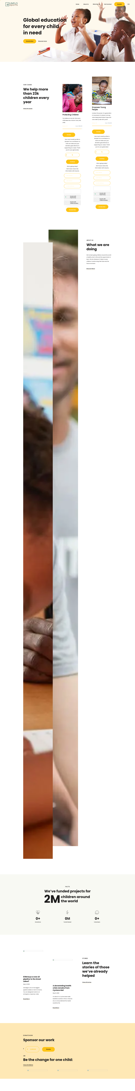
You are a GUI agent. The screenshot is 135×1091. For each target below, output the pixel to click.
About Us (86, 4)
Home (77, 4)
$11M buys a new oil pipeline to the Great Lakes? (32, 979)
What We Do (96, 4)
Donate (48, 1049)
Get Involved (107, 4)
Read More (26, 999)
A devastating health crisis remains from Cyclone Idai (62, 988)
